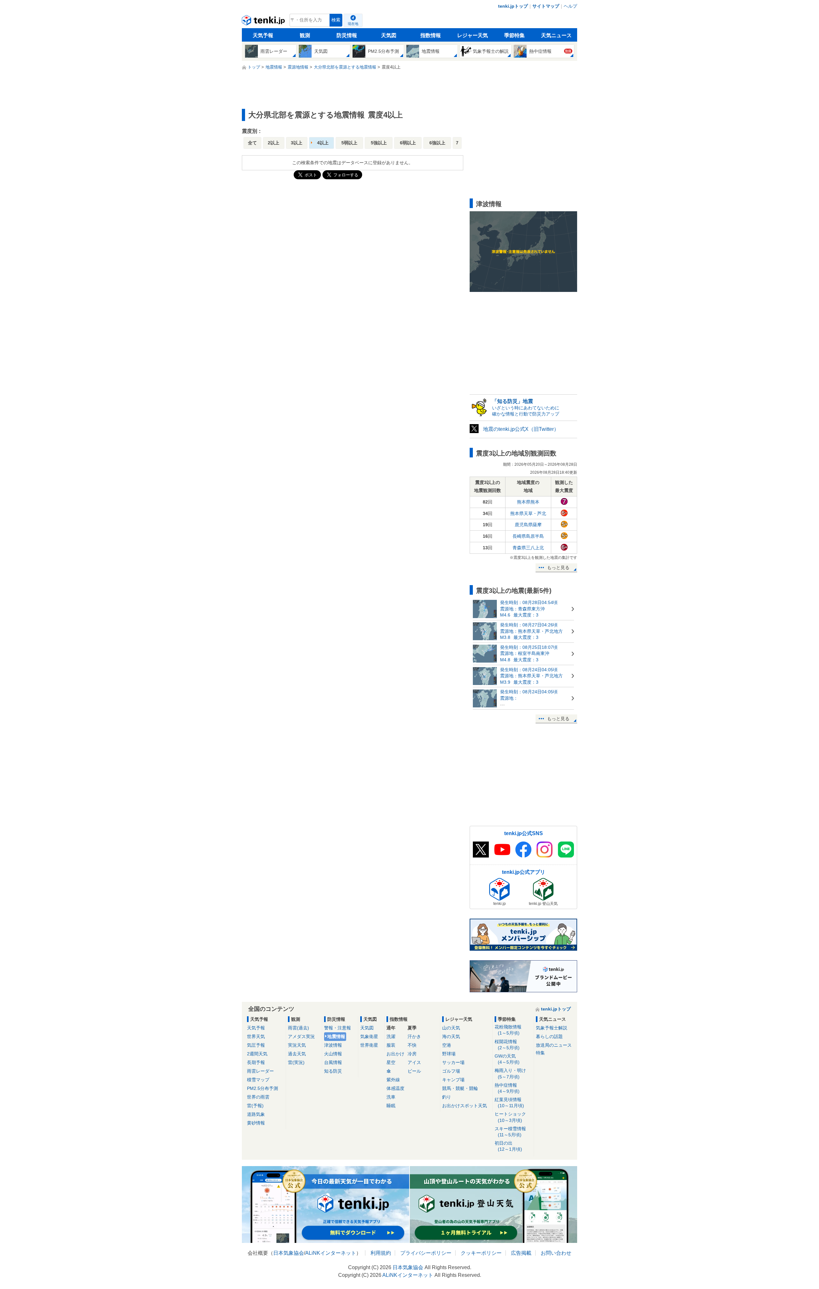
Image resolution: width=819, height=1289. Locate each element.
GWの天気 (507, 1059)
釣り (446, 1097)
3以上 (296, 142)
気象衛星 (369, 1036)
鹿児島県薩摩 (528, 524)
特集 (540, 1052)
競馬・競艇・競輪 (460, 1088)
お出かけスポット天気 (464, 1105)
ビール (414, 1071)
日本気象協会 (288, 1253)
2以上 (273, 142)
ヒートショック (510, 1117)
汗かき (414, 1036)
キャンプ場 (453, 1079)
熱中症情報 (507, 1088)
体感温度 (395, 1088)
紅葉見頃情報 (509, 1102)
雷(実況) (296, 1062)
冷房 (412, 1053)
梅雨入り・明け (510, 1073)
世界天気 (256, 1036)
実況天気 (297, 1045)
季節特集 (514, 35)
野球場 (449, 1053)
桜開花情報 (507, 1044)
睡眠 (390, 1105)
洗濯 (390, 1036)
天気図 (388, 35)
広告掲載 (521, 1253)
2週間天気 (257, 1053)
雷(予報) (255, 1105)
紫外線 (393, 1079)
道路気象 (256, 1114)
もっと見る (558, 567)
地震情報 (336, 1036)
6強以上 (437, 142)
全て (252, 142)
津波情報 (333, 1045)
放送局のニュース (554, 1045)
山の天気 (451, 1027)
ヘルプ (570, 6)
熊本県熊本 (528, 501)
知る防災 (333, 1071)
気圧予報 (256, 1045)
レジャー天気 (472, 35)
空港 (446, 1045)
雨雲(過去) (298, 1027)
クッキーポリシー (481, 1253)
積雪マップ (258, 1079)
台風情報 (333, 1062)
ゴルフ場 (451, 1071)
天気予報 (263, 35)
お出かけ (395, 1053)
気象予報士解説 (551, 1027)
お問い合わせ (556, 1253)
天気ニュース (556, 35)
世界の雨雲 (258, 1097)
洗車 (390, 1097)
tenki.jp (264, 22)
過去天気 (297, 1053)
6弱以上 (408, 142)
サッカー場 (453, 1062)
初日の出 (508, 1146)
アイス (414, 1062)
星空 (390, 1062)
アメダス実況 (301, 1036)
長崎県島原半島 (528, 536)
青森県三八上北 (528, 547)
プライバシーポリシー (425, 1253)
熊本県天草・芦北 (528, 513)
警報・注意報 (337, 1027)
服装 (390, 1045)
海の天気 (451, 1036)
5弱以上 (349, 142)
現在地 (353, 24)
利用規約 (380, 1253)
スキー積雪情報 (510, 1131)
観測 (305, 35)
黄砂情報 (256, 1122)
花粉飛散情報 (508, 1029)
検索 (335, 20)
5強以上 (379, 142)
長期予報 (256, 1062)
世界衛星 (369, 1045)
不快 (412, 1045)
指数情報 (430, 35)
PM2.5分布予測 (262, 1088)
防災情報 (347, 35)
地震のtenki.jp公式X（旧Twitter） (521, 429)
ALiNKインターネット (330, 1253)
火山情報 (333, 1053)
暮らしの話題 (549, 1036)
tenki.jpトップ (513, 6)
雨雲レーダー (260, 1071)
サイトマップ (545, 6)
